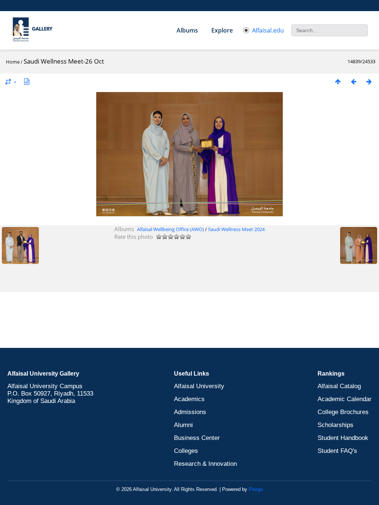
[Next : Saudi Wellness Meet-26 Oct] (369, 81)
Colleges (186, 450)
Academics (189, 399)
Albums (187, 30)
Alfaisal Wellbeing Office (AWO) (170, 229)
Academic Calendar (345, 399)
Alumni (183, 424)
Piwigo (256, 489)
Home (13, 61)
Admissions (190, 412)
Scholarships (335, 424)
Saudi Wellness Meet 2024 (236, 229)
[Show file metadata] (26, 81)
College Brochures (343, 412)
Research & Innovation (205, 463)
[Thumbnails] (338, 81)
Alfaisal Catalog (339, 386)
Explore (222, 30)
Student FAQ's (337, 450)
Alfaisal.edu (268, 30)
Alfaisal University (199, 386)
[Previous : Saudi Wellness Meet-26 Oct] (353, 81)
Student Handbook (343, 437)
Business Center (197, 437)
